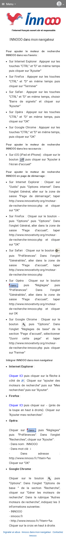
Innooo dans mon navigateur (36, 532)
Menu (9, 4)
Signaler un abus (11, 532)
